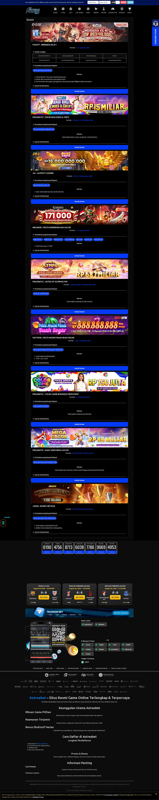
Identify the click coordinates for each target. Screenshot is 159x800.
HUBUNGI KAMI (87, 670)
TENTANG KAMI (38, 670)
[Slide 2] (78, 602)
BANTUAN (49, 670)
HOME (55, 12)
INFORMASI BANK (73, 670)
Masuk (123, 2)
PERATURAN (60, 670)
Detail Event (79, 91)
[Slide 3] (80, 602)
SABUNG (96, 12)
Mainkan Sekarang (121, 613)
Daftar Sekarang (41, 745)
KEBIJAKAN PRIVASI (102, 670)
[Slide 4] (81, 602)
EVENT (130, 12)
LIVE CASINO (79, 12)
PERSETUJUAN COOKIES (118, 670)
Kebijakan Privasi (38, 797)
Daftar (130, 2)
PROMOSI (122, 12)
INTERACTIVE (112, 12)
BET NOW (43, 597)
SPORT (88, 12)
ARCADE (103, 12)
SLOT (71, 12)
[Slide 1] (77, 602)
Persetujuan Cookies (111, 795)
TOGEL (63, 12)
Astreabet (37, 699)
